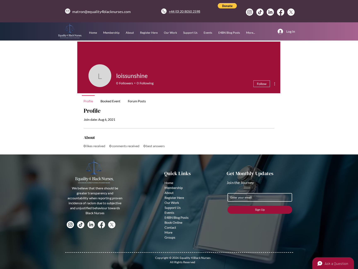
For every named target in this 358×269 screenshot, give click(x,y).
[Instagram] (249, 12)
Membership (173, 188)
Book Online (173, 222)
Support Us (172, 207)
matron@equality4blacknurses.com (101, 11)
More (168, 232)
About (169, 193)
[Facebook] (280, 12)
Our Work (171, 202)
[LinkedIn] (270, 12)
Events (169, 212)
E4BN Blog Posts (176, 217)
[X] (291, 12)
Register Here (174, 198)
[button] (227, 5)
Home (168, 183)
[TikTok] (260, 12)
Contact (170, 227)
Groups (169, 237)
